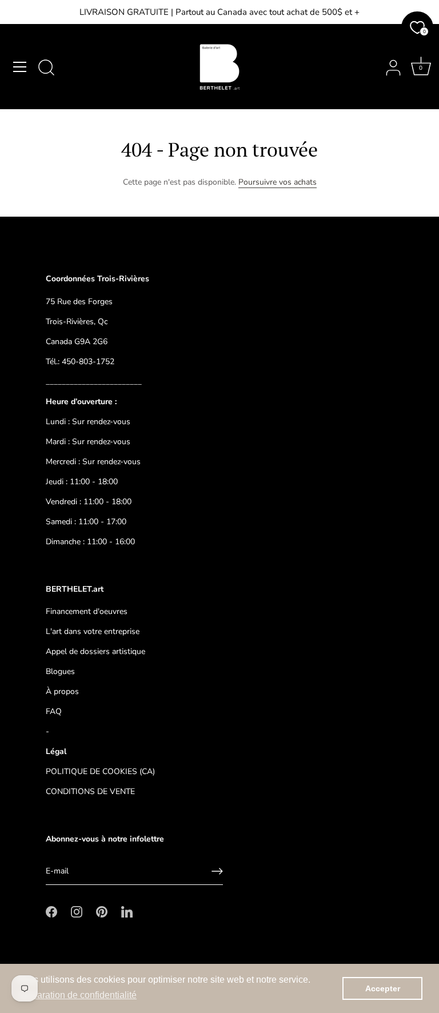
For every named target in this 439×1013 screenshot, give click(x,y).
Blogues (60, 671)
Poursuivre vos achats (277, 182)
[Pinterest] (101, 911)
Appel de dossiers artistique (95, 651)
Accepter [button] (382, 988)
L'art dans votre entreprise (92, 631)
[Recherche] (46, 68)
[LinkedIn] (127, 911)
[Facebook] (51, 911)
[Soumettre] (217, 871)
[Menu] (20, 66)
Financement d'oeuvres (86, 611)
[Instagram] (76, 911)
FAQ (54, 711)
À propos (62, 691)
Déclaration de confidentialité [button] (77, 995)
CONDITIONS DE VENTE (90, 791)
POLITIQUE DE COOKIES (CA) (100, 771)
